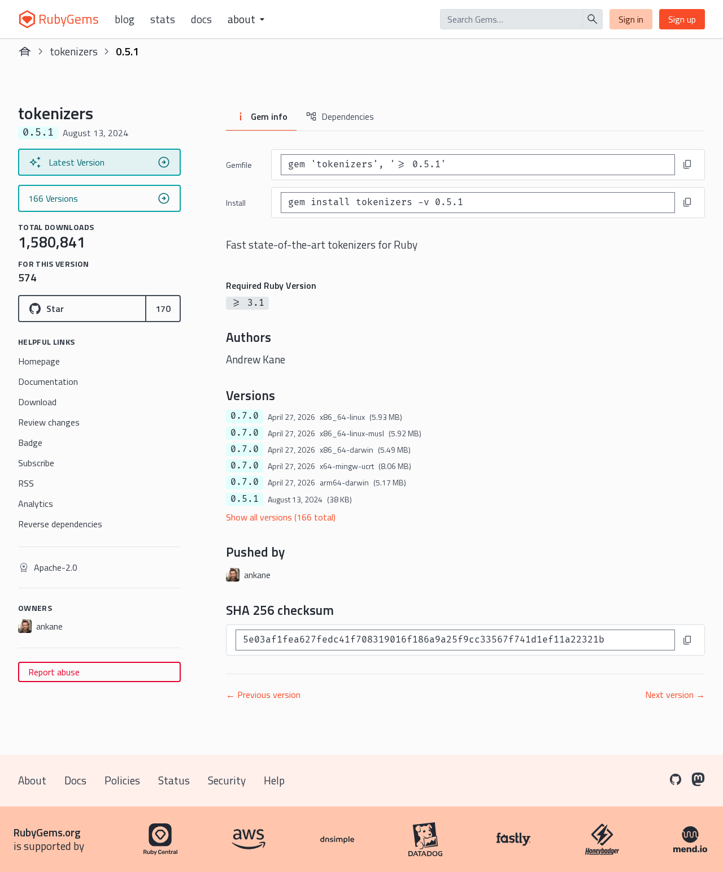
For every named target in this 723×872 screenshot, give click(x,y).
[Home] (25, 51)
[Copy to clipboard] (687, 164)
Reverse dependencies (60, 524)
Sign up (682, 19)
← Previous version (263, 694)
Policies (122, 780)
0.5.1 (244, 499)
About (32, 780)
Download (37, 402)
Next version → (675, 694)
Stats (162, 19)
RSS (26, 483)
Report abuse (54, 672)
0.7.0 (244, 416)
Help (274, 780)
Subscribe (36, 463)
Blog (124, 19)
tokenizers (74, 51)
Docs (201, 19)
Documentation (48, 381)
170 (163, 308)
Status (174, 780)
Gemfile (239, 165)
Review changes (49, 422)
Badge (30, 442)
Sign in (631, 19)
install (236, 203)
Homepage (39, 361)
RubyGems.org (47, 832)
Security (227, 780)
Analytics (35, 503)
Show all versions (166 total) (281, 517)
